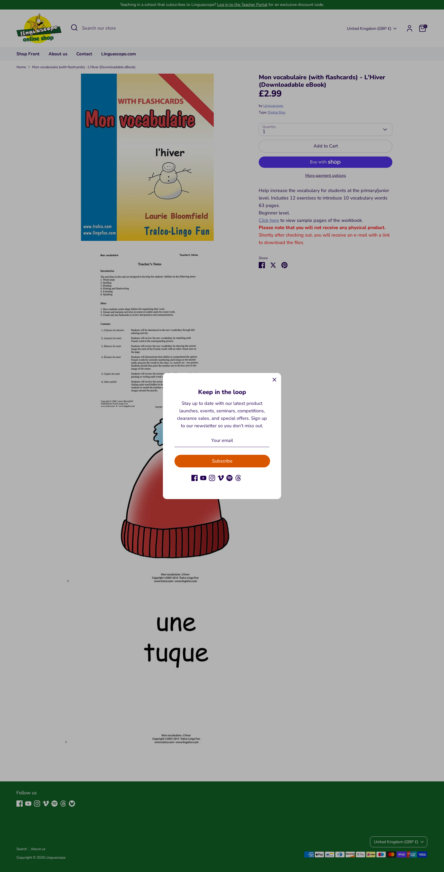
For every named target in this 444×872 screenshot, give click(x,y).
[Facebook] (194, 478)
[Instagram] (212, 478)
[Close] (274, 379)
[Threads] (238, 478)
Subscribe (222, 461)
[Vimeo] (221, 478)
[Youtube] (203, 478)
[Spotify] (229, 478)
